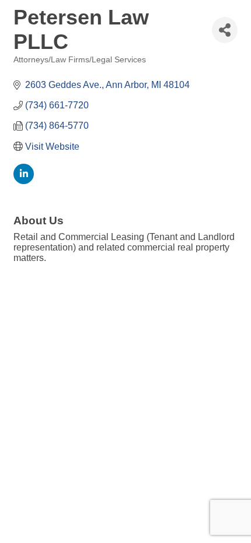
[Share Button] (225, 30)
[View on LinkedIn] (23, 181)
